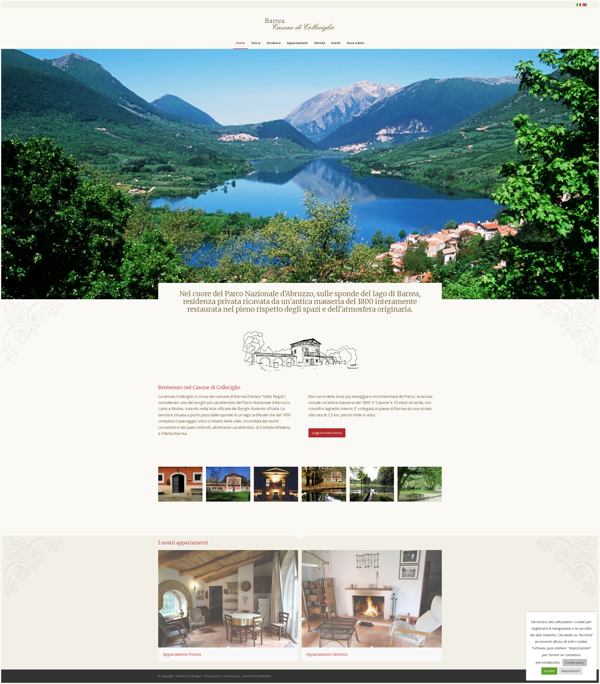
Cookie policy (231, 676)
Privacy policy (212, 676)
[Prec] (5, 169)
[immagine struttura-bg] (182, 486)
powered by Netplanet (257, 676)
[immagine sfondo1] (230, 486)
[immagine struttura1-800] (325, 486)
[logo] (300, 23)
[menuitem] (240, 43)
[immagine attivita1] (421, 486)
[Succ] (595, 169)
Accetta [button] (549, 671)
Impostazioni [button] (570, 671)
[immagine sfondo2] (278, 486)
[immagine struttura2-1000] (374, 486)
